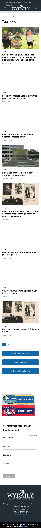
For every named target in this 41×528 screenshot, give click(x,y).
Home (4, 16)
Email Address (8, 438)
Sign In (28, 2)
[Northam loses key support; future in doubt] (20, 312)
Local (4, 52)
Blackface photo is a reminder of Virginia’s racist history (18, 135)
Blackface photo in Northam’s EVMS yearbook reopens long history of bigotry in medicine (20, 214)
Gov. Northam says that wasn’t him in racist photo (19, 253)
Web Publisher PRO (28, 526)
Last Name (7, 455)
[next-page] (13, 344)
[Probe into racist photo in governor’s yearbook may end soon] (20, 79)
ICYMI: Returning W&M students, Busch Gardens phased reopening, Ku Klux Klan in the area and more (19, 57)
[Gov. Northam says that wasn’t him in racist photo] (20, 235)
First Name (7, 446)
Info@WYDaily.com (20, 514)
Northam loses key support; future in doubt (20, 330)
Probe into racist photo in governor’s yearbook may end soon (20, 97)
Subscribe (9, 5)
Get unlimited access (13, 2)
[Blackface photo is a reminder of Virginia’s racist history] (20, 117)
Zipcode (6, 464)
